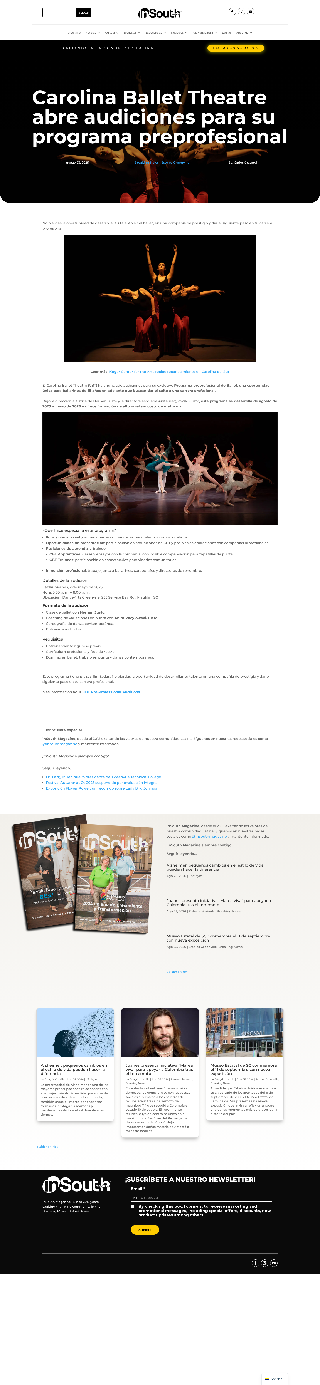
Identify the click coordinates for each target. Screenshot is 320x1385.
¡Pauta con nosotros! (236, 48)
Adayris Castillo (55, 1079)
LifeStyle (195, 876)
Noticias (90, 32)
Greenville (74, 32)
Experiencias (153, 32)
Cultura (110, 32)
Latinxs (226, 32)
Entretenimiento (202, 911)
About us (242, 32)
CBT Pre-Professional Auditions (111, 692)
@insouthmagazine (59, 744)
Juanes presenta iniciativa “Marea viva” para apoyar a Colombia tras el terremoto (219, 902)
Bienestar (130, 32)
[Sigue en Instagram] (241, 11)
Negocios (177, 32)
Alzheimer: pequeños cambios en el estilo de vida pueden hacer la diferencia (215, 867)
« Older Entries (177, 972)
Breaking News (147, 162)
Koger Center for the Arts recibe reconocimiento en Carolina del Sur (169, 372)
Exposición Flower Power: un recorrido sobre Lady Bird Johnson (102, 788)
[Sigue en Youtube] (250, 11)
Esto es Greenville (175, 162)
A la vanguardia (203, 32)
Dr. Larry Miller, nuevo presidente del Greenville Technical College (103, 777)
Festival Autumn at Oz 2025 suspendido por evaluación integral (102, 783)
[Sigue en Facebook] (232, 11)
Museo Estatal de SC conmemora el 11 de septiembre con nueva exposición (218, 938)
